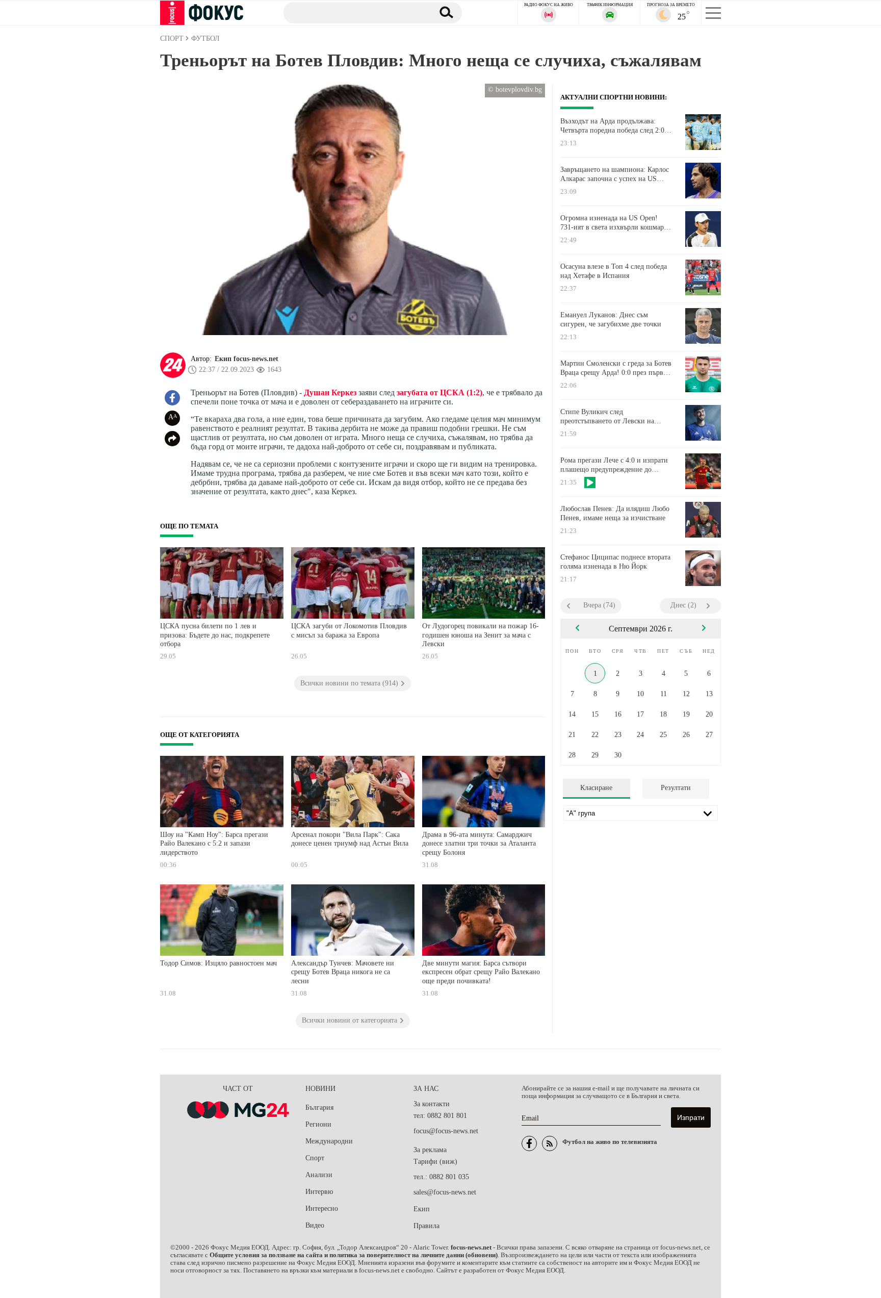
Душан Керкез (330, 392)
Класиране (596, 788)
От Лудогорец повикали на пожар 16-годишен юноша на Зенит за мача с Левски (480, 635)
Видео (314, 1225)
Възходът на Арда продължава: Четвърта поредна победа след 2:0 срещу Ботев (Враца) (612, 126)
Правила (426, 1226)
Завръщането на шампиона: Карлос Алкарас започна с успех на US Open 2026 (614, 174)
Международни (329, 1141)
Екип (421, 1209)
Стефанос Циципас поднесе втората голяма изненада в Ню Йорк (615, 561)
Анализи (318, 1175)
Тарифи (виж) (435, 1161)
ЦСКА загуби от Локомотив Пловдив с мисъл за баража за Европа (349, 630)
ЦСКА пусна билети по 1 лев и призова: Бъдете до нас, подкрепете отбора (215, 635)
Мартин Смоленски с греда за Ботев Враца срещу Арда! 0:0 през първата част (616, 368)
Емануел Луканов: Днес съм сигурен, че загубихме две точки (610, 319)
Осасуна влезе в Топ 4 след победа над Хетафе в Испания (613, 271)
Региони (318, 1124)
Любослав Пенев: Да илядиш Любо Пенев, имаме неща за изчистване (614, 513)
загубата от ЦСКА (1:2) (438, 392)
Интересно (321, 1208)
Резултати (676, 788)
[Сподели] (172, 438)
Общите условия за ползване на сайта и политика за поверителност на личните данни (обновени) (354, 1255)
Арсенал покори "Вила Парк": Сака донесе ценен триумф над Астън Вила (349, 839)
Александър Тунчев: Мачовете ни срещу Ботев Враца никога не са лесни (342, 972)
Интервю (319, 1191)
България (319, 1107)
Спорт (314, 1158)
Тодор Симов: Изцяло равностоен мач (218, 963)
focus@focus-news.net (445, 1131)
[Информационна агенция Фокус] (529, 1143)
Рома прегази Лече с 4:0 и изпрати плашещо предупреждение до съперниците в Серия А (614, 465)
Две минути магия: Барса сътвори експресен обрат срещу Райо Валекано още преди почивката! (481, 972)
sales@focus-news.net (444, 1192)
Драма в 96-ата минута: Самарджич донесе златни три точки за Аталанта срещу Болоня (479, 843)
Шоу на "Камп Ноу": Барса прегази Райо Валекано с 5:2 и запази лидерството (214, 843)
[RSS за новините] (549, 1143)
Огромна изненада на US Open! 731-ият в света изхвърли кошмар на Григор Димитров (612, 223)
